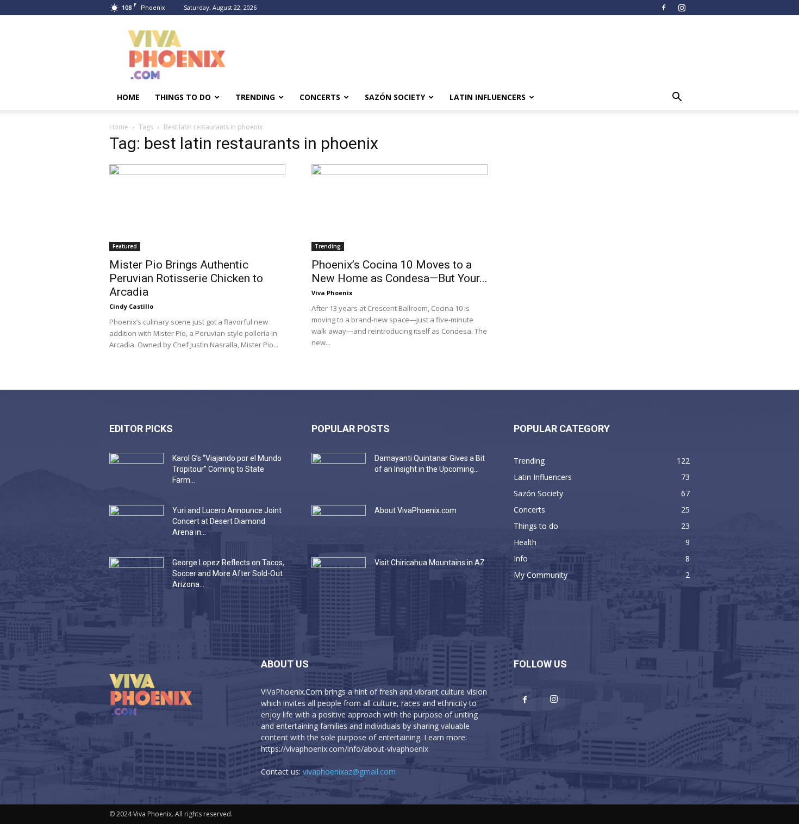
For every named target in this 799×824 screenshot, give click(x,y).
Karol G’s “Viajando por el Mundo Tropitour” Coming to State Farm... (227, 469)
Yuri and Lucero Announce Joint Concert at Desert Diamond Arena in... (227, 521)
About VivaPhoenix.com (415, 510)
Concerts (319, 97)
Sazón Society (395, 97)
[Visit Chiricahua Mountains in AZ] (338, 576)
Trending (255, 97)
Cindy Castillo (131, 306)
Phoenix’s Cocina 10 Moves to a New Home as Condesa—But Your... (399, 271)
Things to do (183, 97)
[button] (677, 98)
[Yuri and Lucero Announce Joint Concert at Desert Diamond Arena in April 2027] (136, 524)
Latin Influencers (488, 97)
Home (128, 97)
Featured (125, 246)
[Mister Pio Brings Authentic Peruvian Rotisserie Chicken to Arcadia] (197, 207)
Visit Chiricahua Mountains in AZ (429, 562)
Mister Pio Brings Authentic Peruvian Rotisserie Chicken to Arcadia (186, 278)
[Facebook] (664, 7)
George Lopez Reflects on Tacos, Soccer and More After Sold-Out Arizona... (228, 573)
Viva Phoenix (331, 293)
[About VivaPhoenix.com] (338, 524)
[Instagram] (681, 7)
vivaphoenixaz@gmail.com (349, 771)
